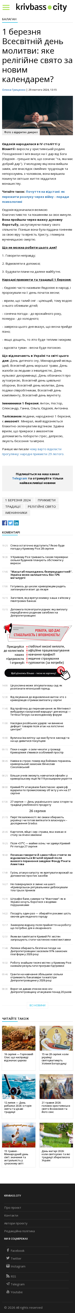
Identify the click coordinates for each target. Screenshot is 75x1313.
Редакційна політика (19, 1231)
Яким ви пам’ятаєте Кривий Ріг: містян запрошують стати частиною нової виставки (40, 938)
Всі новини (37, 1005)
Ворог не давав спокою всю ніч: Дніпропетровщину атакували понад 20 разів (40, 990)
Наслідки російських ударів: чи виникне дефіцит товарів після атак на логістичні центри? (37, 726)
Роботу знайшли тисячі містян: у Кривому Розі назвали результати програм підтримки (40, 964)
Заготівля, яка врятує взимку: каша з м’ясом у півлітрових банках (40, 599)
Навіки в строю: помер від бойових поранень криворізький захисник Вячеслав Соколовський (40, 764)
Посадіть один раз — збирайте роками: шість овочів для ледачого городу (40, 915)
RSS (13, 1276)
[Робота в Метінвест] (37, 651)
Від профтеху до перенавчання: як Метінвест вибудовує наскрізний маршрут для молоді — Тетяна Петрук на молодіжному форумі (40, 711)
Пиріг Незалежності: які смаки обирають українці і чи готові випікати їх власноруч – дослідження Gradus (38, 820)
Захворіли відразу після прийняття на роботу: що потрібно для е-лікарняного (40, 926)
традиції (13, 506)
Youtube (17, 1292)
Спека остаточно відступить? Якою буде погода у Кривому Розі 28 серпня (37, 547)
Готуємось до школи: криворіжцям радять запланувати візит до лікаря (38, 588)
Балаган (9, 19)
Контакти (11, 1215)
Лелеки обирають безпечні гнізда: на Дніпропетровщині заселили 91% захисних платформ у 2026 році (38, 951)
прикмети (46, 500)
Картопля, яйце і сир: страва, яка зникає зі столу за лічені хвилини (38, 833)
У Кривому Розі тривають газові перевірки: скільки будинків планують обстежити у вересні (39, 560)
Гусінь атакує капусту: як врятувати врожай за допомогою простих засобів (41, 874)
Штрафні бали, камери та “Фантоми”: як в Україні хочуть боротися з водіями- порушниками (38, 902)
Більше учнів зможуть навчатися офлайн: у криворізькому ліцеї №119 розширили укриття (41, 777)
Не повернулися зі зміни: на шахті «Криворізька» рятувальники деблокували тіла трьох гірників (39, 887)
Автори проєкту (16, 1223)
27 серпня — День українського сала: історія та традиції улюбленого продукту (41, 803)
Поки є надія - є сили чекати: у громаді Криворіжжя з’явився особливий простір (37, 751)
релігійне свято (42, 506)
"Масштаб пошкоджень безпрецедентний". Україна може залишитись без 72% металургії (41, 574)
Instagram (18, 1266)
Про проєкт (12, 1207)
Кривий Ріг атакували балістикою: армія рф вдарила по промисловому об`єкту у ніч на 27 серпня (40, 790)
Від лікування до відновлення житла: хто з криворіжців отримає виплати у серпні (38, 698)
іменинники (16, 513)
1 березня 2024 (18, 500)
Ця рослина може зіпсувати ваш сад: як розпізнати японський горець (36, 687)
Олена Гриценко (13, 90)
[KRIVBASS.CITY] (41, 7)
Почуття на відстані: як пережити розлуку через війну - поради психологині (35, 196)
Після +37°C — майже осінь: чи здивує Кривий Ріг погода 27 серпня (40, 845)
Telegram (19, 478)
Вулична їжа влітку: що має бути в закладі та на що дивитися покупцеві (39, 739)
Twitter (16, 1258)
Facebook (17, 1250)
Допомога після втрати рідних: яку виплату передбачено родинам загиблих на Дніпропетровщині (39, 612)
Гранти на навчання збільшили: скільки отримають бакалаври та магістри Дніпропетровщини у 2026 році (36, 977)
